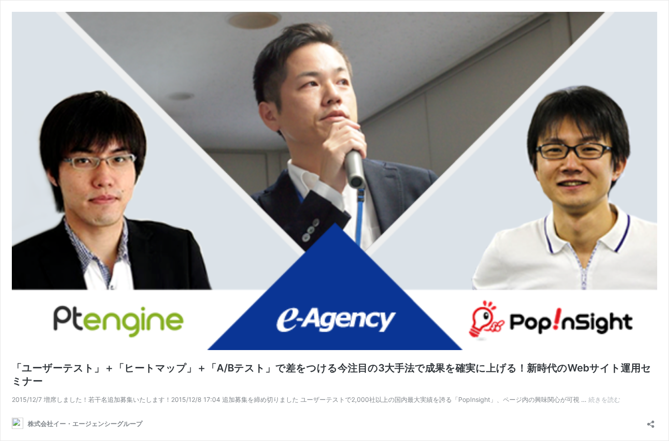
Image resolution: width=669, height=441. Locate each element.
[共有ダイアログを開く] (650, 421)
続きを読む (604, 399)
